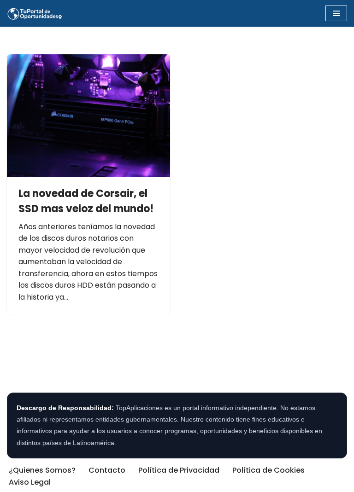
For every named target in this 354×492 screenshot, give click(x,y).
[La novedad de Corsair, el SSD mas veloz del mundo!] (88, 115)
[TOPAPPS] (34, 13)
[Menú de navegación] (336, 13)
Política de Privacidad (178, 470)
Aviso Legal (30, 482)
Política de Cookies (268, 470)
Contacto (106, 470)
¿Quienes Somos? (42, 470)
